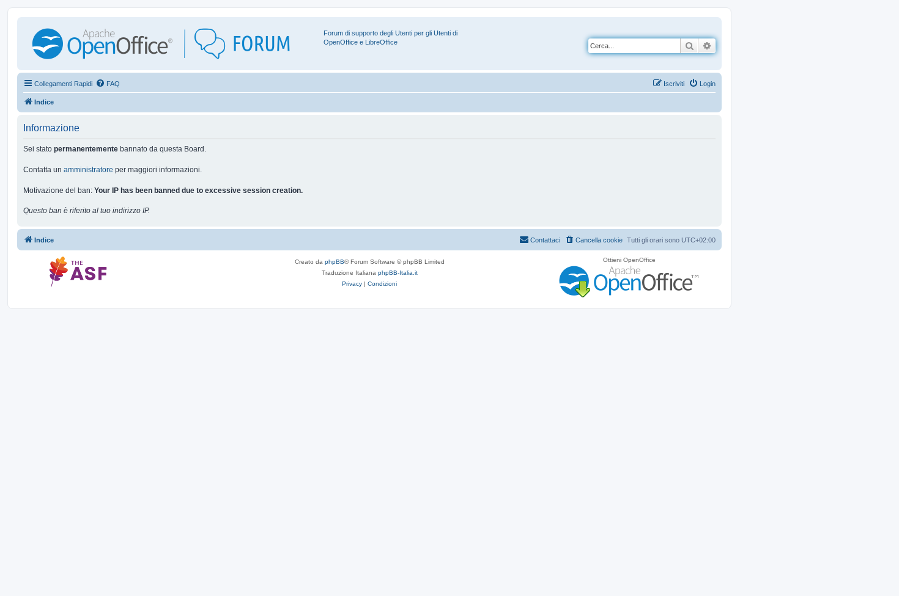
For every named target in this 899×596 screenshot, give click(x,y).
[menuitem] (107, 83)
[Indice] (172, 43)
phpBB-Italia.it (398, 272)
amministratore (88, 169)
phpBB (334, 261)
